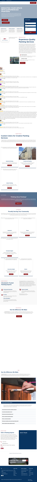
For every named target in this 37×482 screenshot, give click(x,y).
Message (26, 27)
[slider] (27, 294)
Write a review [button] (1, 72)
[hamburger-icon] (28, 2)
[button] (18, 403)
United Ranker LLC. (19, 479)
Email (25, 24)
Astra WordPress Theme (24, 453)
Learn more (9, 165)
